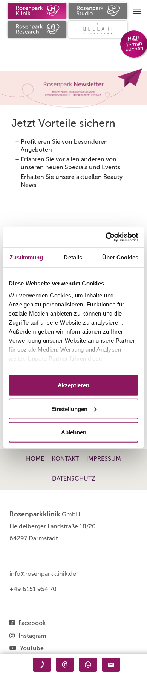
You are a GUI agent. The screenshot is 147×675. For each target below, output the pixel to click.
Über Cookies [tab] (120, 257)
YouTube (32, 648)
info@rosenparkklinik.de (42, 573)
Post (111, 664)
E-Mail (65, 664)
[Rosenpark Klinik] (37, 11)
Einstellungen (69, 408)
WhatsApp (88, 664)
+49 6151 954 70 (33, 589)
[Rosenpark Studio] (97, 11)
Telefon (42, 664)
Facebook (32, 622)
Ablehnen (73, 432)
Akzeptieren (73, 385)
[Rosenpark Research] (37, 29)
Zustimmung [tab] (26, 257)
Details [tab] (73, 257)
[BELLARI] (97, 29)
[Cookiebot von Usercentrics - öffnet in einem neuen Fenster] (105, 237)
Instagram (32, 635)
